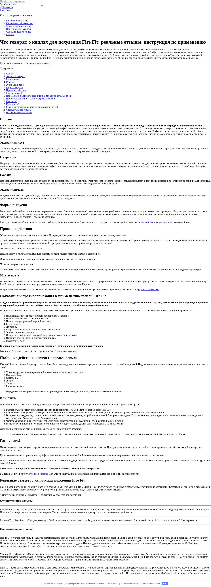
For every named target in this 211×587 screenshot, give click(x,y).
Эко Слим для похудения (63, 351)
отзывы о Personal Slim (41, 473)
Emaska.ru (5, 10)
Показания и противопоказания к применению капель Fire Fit (38, 96)
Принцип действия (16, 90)
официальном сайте (39, 63)
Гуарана (10, 82)
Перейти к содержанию (12, 1)
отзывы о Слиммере (26, 495)
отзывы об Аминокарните (151, 222)
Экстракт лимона (15, 84)
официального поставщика (150, 455)
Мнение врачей (14, 93)
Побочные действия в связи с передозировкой (30, 98)
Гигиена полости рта (17, 20)
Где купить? (12, 104)
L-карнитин (12, 79)
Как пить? (11, 101)
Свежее (10, 34)
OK (164, 583)
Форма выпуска (14, 87)
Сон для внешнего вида (18, 31)
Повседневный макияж (18, 29)
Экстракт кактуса (15, 76)
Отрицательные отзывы (18, 109)
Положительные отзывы (19, 112)
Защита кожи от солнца (18, 26)
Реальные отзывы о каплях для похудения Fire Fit (32, 107)
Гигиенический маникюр (19, 23)
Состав (10, 73)
